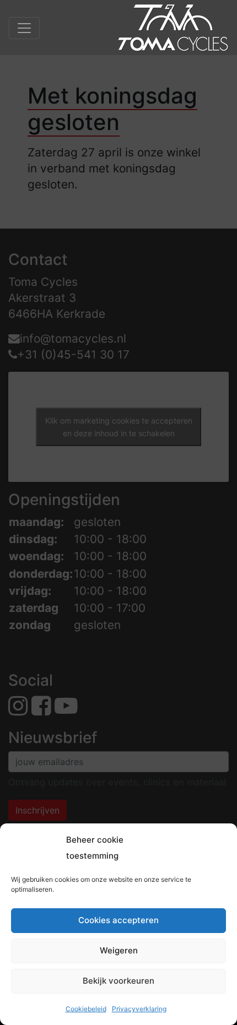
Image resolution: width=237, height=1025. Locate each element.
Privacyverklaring (139, 1009)
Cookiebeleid (86, 1009)
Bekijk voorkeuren (118, 980)
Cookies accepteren (118, 920)
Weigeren (119, 950)
